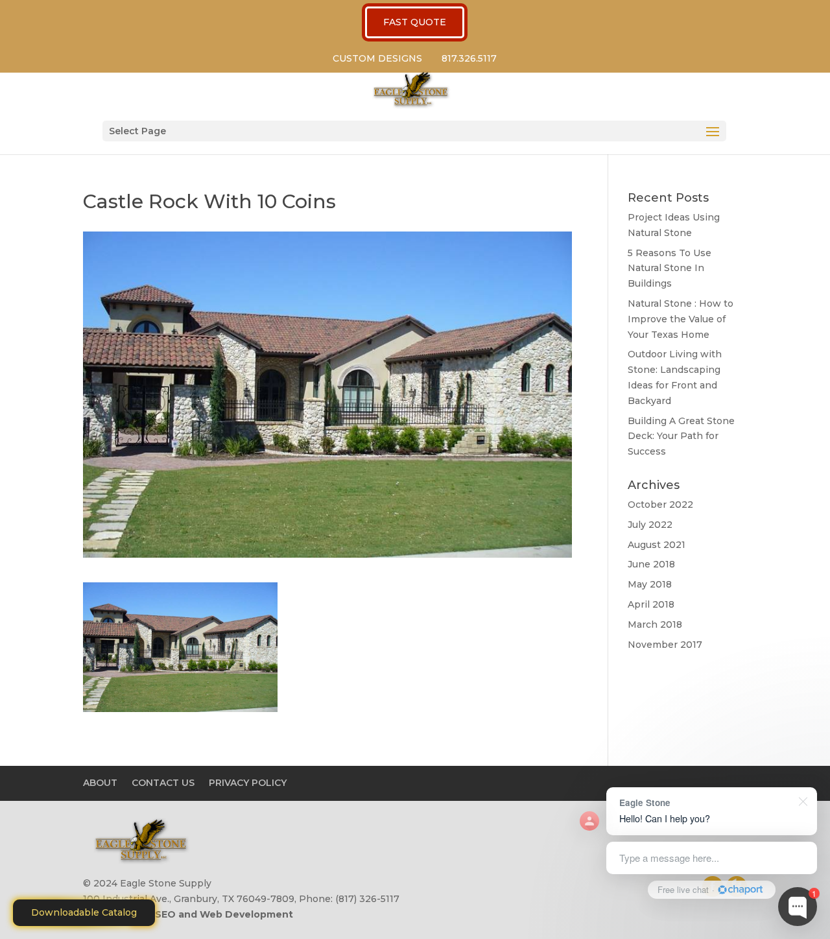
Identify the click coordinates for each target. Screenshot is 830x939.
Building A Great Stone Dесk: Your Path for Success (681, 436)
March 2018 (655, 624)
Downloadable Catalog (84, 912)
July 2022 (650, 524)
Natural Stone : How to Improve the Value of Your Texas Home (680, 319)
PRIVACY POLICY (248, 783)
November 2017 (665, 644)
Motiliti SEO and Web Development (205, 914)
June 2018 (651, 564)
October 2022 (660, 504)
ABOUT (100, 783)
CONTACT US (163, 783)
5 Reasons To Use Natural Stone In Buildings (669, 268)
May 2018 (650, 584)
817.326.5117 (469, 58)
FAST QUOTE (414, 22)
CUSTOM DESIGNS (377, 58)
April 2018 (651, 604)
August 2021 (656, 545)
